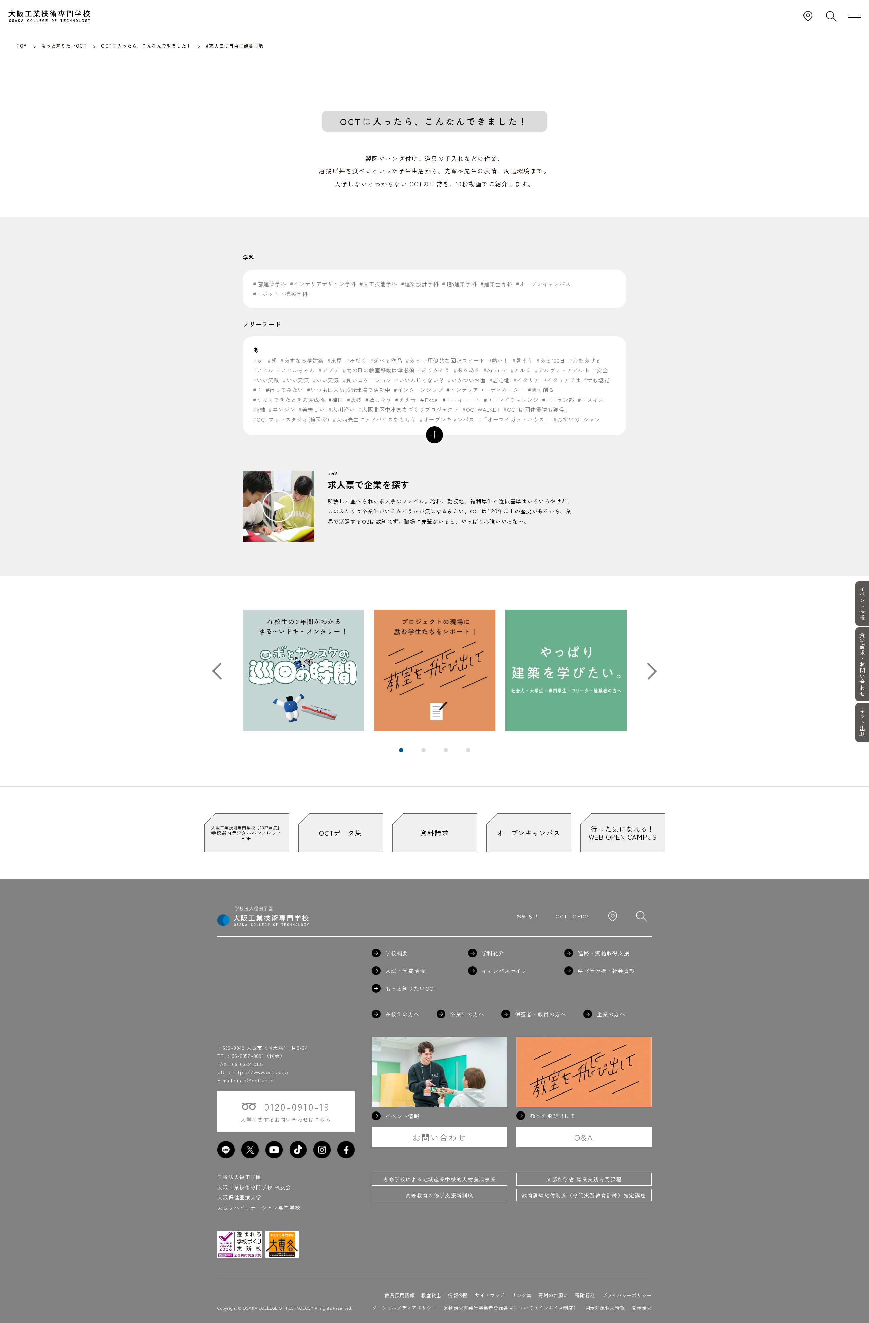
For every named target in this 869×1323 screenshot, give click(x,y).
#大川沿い (341, 409)
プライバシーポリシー (627, 1295)
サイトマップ (490, 1295)
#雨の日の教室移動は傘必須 (378, 370)
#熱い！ (498, 360)
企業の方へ (611, 1014)
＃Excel (429, 400)
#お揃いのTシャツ (576, 419)
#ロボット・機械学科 (280, 294)
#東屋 (334, 360)
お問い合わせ (439, 1137)
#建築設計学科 (420, 284)
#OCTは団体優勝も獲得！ (536, 409)
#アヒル (263, 370)
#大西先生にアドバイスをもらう (374, 419)
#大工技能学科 (378, 284)
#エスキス (591, 400)
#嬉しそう (378, 400)
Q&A (584, 1137)
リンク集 (522, 1295)
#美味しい (311, 409)
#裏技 (354, 400)
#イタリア (526, 380)
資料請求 (434, 833)
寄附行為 (585, 1295)
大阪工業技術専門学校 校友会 (254, 1187)
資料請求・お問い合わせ (862, 664)
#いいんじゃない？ (419, 380)
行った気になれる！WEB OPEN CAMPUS (623, 833)
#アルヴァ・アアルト (562, 370)
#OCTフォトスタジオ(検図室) (291, 419)
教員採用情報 (399, 1295)
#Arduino (495, 370)
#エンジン (282, 409)
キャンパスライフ (504, 970)
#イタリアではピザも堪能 (576, 380)
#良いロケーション (367, 380)
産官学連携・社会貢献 (606, 970)
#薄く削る (541, 390)
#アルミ (521, 370)
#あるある (467, 370)
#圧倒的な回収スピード (454, 360)
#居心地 (499, 380)
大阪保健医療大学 (239, 1197)
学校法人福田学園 (239, 1176)
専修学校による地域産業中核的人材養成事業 (439, 1179)
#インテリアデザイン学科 (323, 284)
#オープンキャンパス (543, 284)
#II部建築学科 (459, 284)
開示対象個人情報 (605, 1307)
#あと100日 (551, 360)
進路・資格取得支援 (603, 953)
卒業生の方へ (467, 1014)
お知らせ (527, 916)
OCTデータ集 (340, 833)
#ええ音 (405, 400)
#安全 (600, 370)
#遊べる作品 (386, 360)
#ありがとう (434, 370)
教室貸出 (431, 1295)
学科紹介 (493, 953)
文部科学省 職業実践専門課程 (584, 1179)
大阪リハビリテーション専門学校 (258, 1207)
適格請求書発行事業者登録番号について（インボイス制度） (511, 1307)
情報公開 (458, 1295)
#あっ (413, 360)
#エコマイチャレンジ (511, 400)
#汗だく (356, 360)
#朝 (272, 360)
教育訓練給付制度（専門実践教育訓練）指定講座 (584, 1195)
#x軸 (259, 409)
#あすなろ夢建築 (302, 360)
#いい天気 (296, 380)
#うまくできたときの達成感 (289, 400)
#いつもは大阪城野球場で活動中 (348, 390)
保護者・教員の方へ (540, 1014)
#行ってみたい (285, 390)
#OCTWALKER (481, 409)
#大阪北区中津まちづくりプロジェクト (408, 409)
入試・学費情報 (405, 970)
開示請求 (642, 1307)
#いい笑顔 (266, 380)
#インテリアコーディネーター (485, 390)
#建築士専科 (496, 284)
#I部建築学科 (269, 284)
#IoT (258, 360)
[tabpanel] (303, 670)
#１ (257, 390)
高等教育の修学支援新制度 (440, 1195)
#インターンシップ (418, 390)
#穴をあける (585, 360)
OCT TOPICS (573, 916)
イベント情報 (862, 603)
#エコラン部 (558, 400)
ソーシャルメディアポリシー (404, 1307)
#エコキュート (461, 400)
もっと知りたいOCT (411, 988)
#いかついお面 (467, 380)
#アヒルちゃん (296, 370)
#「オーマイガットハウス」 (514, 419)
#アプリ (328, 370)
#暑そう (522, 360)
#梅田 (335, 400)
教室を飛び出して (552, 1115)
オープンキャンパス (528, 833)
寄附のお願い (553, 1295)
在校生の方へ (402, 1014)
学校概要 (396, 953)
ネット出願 (862, 722)
